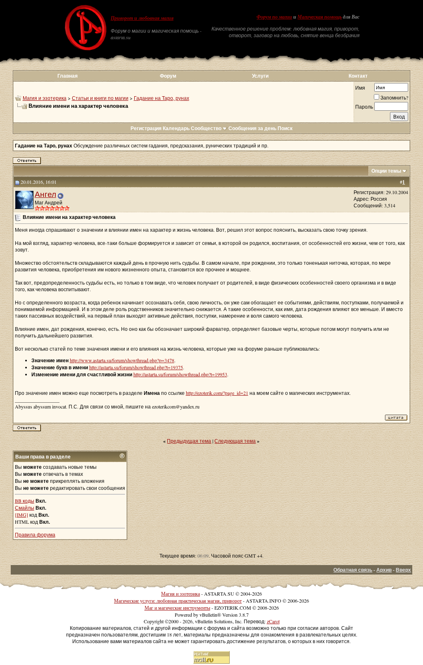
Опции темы (386, 170)
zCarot (273, 621)
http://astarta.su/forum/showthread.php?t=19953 (180, 374)
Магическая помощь (319, 17)
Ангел (45, 194)
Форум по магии (274, 17)
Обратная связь (352, 569)
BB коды (24, 500)
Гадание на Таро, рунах (161, 98)
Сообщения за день (252, 128)
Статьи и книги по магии (100, 98)
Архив (384, 569)
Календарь (176, 128)
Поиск (285, 128)
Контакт (358, 75)
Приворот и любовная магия (142, 18)
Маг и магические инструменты (177, 607)
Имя (360, 87)
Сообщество (206, 128)
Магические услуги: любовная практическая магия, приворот (178, 600)
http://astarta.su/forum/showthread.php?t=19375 (136, 367)
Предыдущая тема (189, 440)
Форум (168, 75)
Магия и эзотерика (45, 98)
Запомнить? (394, 97)
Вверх (403, 569)
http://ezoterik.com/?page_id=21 (217, 393)
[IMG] (21, 514)
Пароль (364, 106)
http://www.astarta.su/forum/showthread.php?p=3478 (122, 360)
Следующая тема (235, 440)
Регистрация (146, 128)
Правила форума (35, 534)
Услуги (260, 75)
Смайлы (24, 507)
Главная (67, 75)
